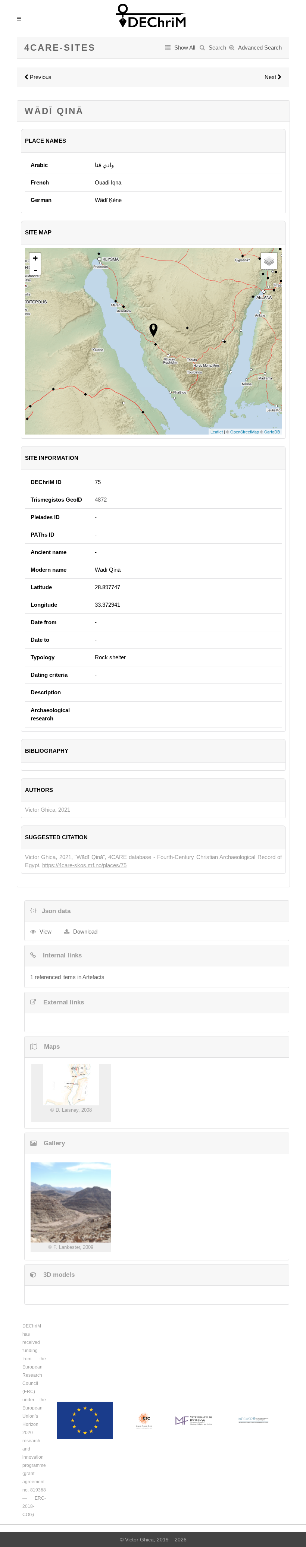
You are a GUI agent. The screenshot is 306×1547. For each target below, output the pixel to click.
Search (217, 47)
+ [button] (35, 258)
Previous (39, 77)
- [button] (35, 270)
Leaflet (216, 432)
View (45, 931)
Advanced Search (260, 47)
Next (271, 77)
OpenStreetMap (244, 432)
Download (85, 931)
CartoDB (272, 432)
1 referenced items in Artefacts (67, 977)
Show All (184, 47)
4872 (101, 499)
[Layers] (269, 261)
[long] (71, 1084)
